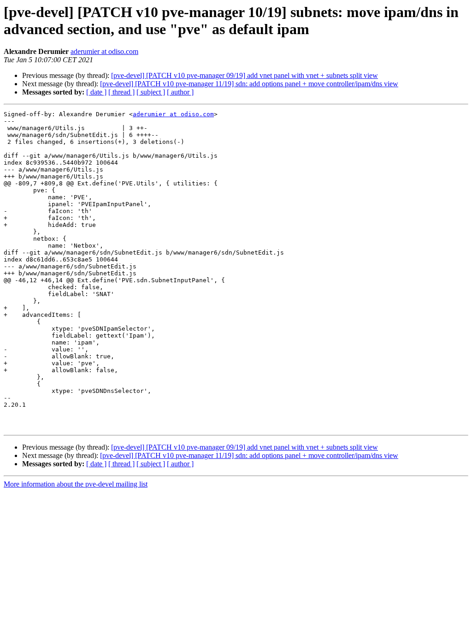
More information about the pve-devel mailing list (76, 484)
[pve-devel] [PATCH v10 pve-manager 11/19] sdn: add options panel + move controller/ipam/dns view (249, 84)
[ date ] (96, 92)
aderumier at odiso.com (104, 51)
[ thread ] (121, 92)
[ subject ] (150, 92)
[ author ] (180, 92)
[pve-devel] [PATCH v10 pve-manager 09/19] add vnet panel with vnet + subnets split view (244, 75)
